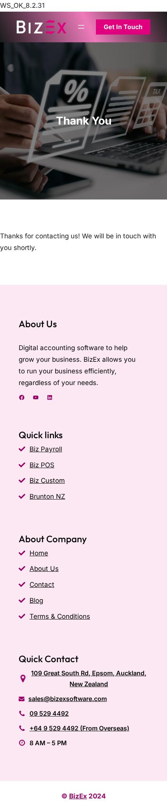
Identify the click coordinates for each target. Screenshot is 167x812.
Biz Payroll (46, 449)
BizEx (78, 796)
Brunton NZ (47, 496)
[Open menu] (81, 27)
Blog (36, 600)
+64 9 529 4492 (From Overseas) (79, 728)
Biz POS (42, 465)
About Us (44, 569)
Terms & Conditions (60, 616)
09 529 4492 (49, 713)
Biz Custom (47, 480)
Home (39, 553)
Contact (42, 584)
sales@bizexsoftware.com (67, 699)
